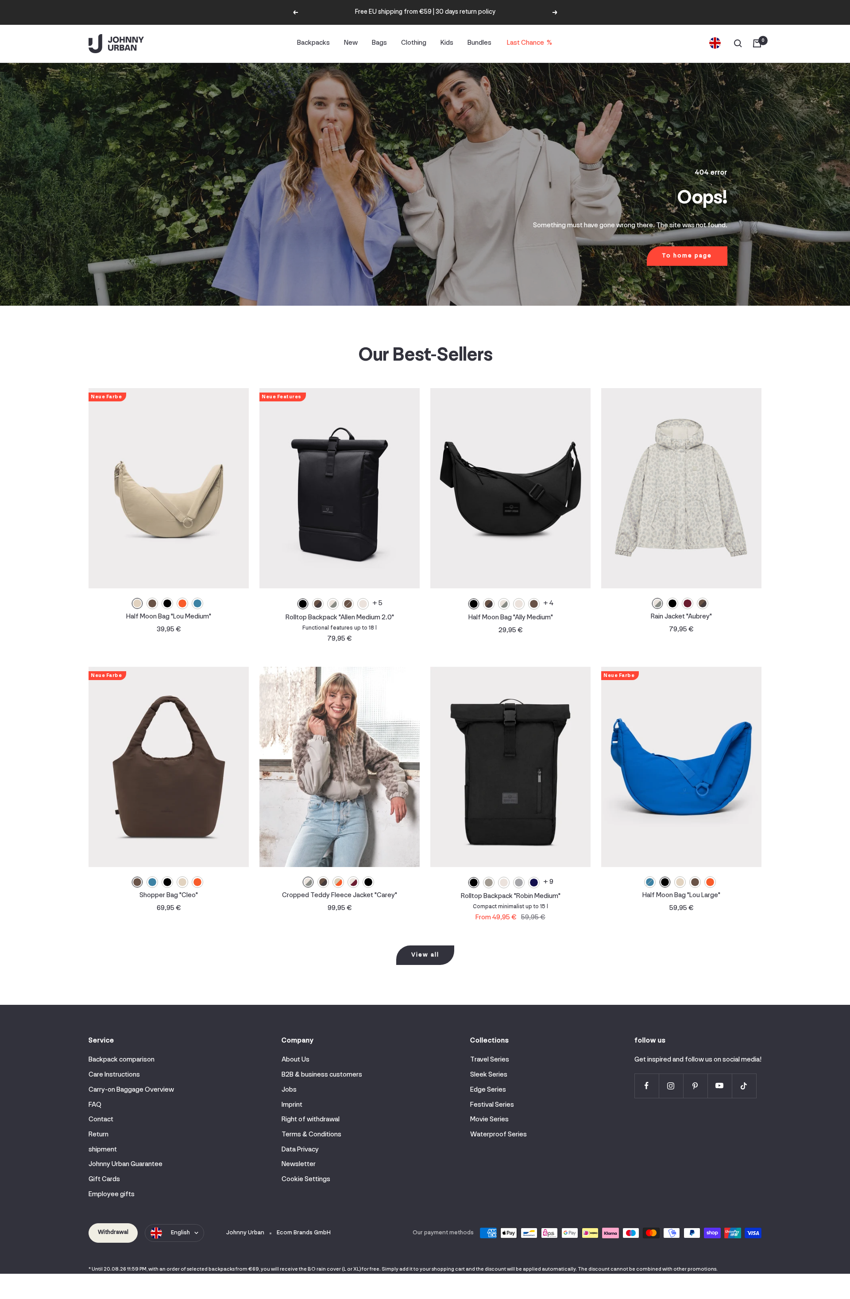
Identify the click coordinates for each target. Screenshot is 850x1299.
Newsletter (299, 1164)
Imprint (292, 1104)
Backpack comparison (122, 1059)
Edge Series (488, 1089)
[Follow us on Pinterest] (695, 1085)
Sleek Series (488, 1074)
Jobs (289, 1089)
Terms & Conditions (311, 1134)
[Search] (738, 43)
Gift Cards (104, 1179)
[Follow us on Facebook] (646, 1085)
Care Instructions (114, 1074)
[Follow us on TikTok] (744, 1085)
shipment (103, 1149)
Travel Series (489, 1059)
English (180, 1232)
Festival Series (492, 1104)
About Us (295, 1059)
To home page (687, 256)
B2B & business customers (322, 1074)
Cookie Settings (306, 1179)
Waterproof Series (498, 1134)
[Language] (715, 43)
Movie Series (489, 1119)
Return (98, 1134)
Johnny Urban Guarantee (125, 1164)
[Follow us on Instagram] (671, 1085)
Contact (101, 1119)
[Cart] (757, 43)
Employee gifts (112, 1194)
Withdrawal (113, 1232)
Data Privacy (300, 1149)
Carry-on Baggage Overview (131, 1089)
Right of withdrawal (311, 1119)
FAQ (95, 1104)
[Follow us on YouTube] (719, 1085)
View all (425, 955)
